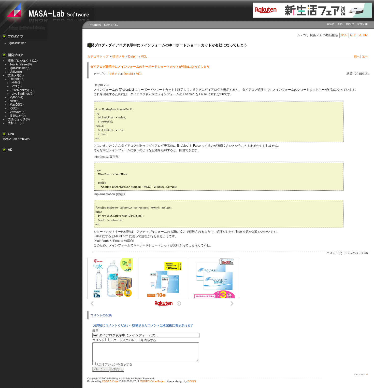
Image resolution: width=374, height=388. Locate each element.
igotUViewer (17, 43)
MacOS (15, 104)
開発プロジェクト (20, 60)
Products (95, 25)
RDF (353, 35)
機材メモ (14, 123)
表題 (95, 330)
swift (13, 101)
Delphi (132, 56)
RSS (340, 24)
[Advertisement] (28, 178)
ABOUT (350, 24)
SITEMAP (362, 24)
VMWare (16, 112)
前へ (357, 56)
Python (14, 97)
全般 (15, 83)
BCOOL (192, 381)
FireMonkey (20, 90)
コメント (98, 340)
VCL (144, 56)
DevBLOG (111, 25)
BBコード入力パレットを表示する (132, 340)
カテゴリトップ (98, 56)
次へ (365, 56)
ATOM (363, 35)
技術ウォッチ (17, 119)
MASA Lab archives (16, 139)
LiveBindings (21, 93)
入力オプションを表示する (114, 364)
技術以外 (16, 116)
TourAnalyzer (19, 64)
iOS (12, 108)
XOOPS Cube (110, 381)
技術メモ (118, 56)
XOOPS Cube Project (153, 381)
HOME (330, 24)
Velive (14, 72)
